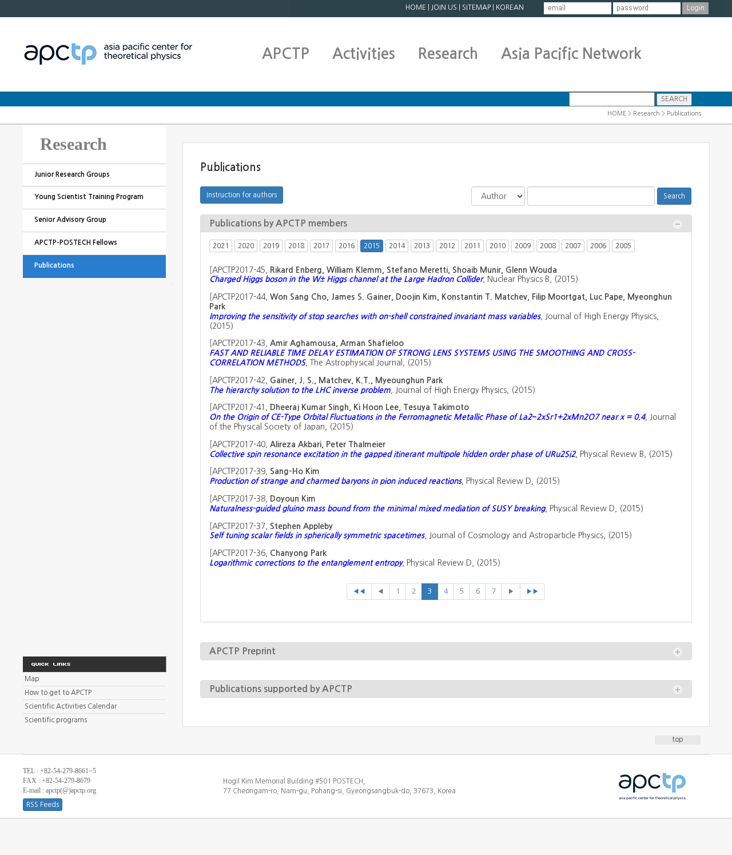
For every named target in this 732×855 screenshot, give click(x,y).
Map (32, 678)
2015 (372, 245)
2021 (221, 245)
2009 (523, 245)
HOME (415, 7)
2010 (498, 245)
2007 (573, 245)
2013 (422, 245)
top (677, 739)
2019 (271, 245)
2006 (598, 245)
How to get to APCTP (58, 692)
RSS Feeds (42, 804)
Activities (363, 53)
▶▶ (532, 591)
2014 (397, 245)
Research (448, 53)
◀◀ (359, 591)
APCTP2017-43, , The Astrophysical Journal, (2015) (422, 353)
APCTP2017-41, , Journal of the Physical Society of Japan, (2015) (442, 417)
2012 (447, 245)
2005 (623, 245)
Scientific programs (56, 720)
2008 (548, 245)
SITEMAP (476, 7)
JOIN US (444, 7)
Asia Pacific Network (571, 53)
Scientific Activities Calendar (71, 706)
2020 (246, 245)
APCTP (285, 53)
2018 (296, 245)
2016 (347, 245)
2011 (472, 245)
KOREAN (510, 7)
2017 (321, 245)
